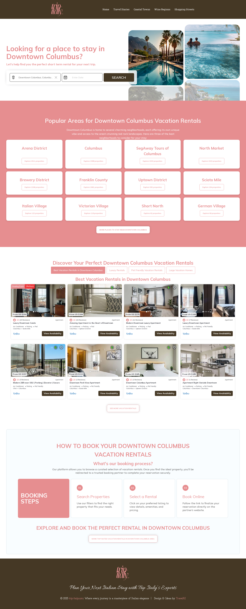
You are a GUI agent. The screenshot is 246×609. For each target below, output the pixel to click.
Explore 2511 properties (34, 161)
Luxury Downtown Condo (24, 323)
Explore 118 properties (93, 213)
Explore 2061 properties (93, 187)
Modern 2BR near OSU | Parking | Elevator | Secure (36, 383)
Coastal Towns (142, 9)
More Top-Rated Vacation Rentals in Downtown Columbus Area (123, 539)
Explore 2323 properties (211, 161)
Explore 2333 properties (152, 161)
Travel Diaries (121, 9)
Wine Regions (162, 9)
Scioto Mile (26, 329)
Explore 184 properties (211, 187)
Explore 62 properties (152, 213)
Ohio (15, 388)
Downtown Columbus (200, 388)
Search (119, 77)
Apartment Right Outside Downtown (200, 383)
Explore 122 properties (34, 213)
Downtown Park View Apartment (85, 383)
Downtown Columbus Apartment (141, 383)
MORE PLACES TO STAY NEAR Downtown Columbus (123, 230)
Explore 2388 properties (93, 161)
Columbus (17, 329)
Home (105, 9)
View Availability (52, 333)
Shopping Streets (184, 9)
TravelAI (181, 598)
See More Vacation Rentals (123, 408)
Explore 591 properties (152, 187)
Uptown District (85, 329)
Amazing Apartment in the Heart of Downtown (91, 323)
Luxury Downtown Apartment (196, 323)
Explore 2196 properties (34, 187)
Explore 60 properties (211, 213)
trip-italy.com (76, 598)
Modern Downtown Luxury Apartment (143, 323)
